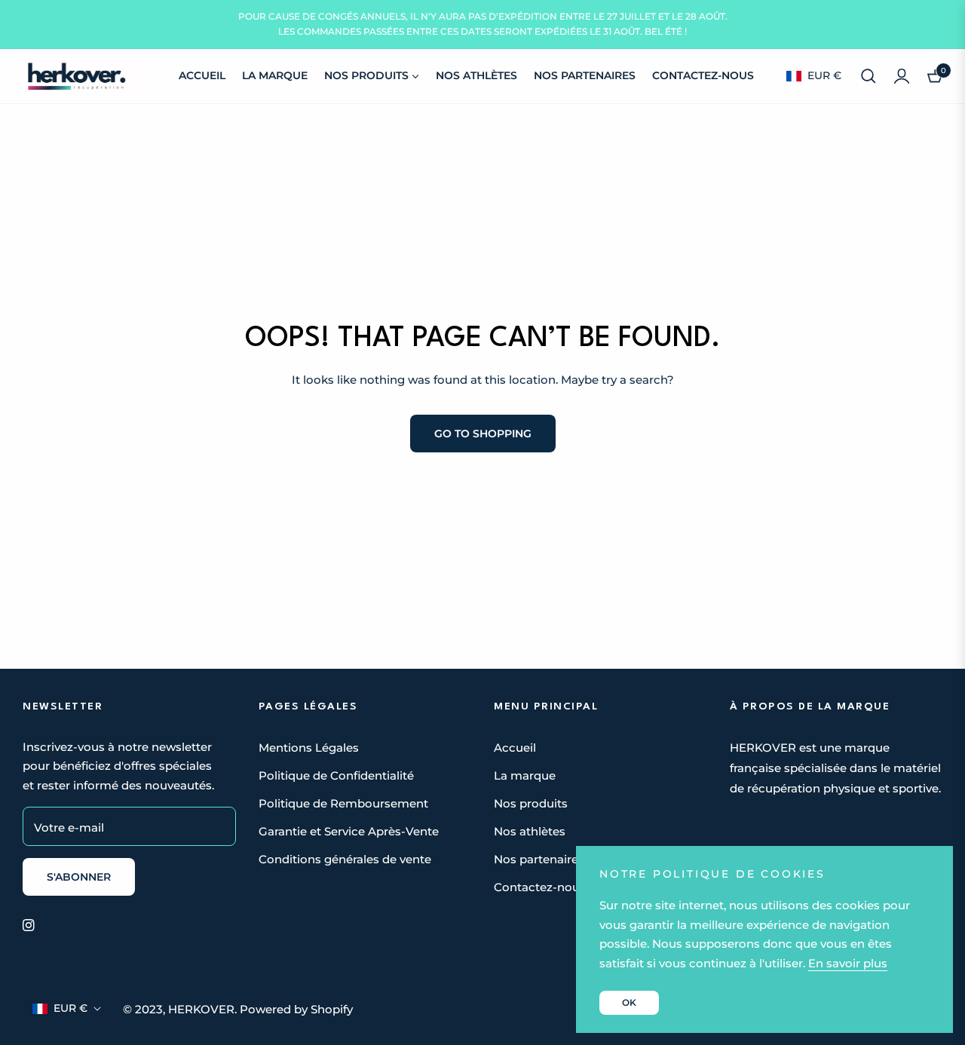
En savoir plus (847, 963)
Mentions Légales (309, 747)
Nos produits (531, 803)
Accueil (515, 747)
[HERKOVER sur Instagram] (29, 924)
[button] (868, 76)
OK (629, 1002)
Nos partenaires (539, 859)
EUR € (823, 75)
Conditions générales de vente (345, 859)
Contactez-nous (540, 887)
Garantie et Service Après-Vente (349, 831)
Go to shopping (483, 433)
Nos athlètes (529, 831)
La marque (525, 775)
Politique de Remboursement (343, 803)
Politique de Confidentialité (336, 775)
